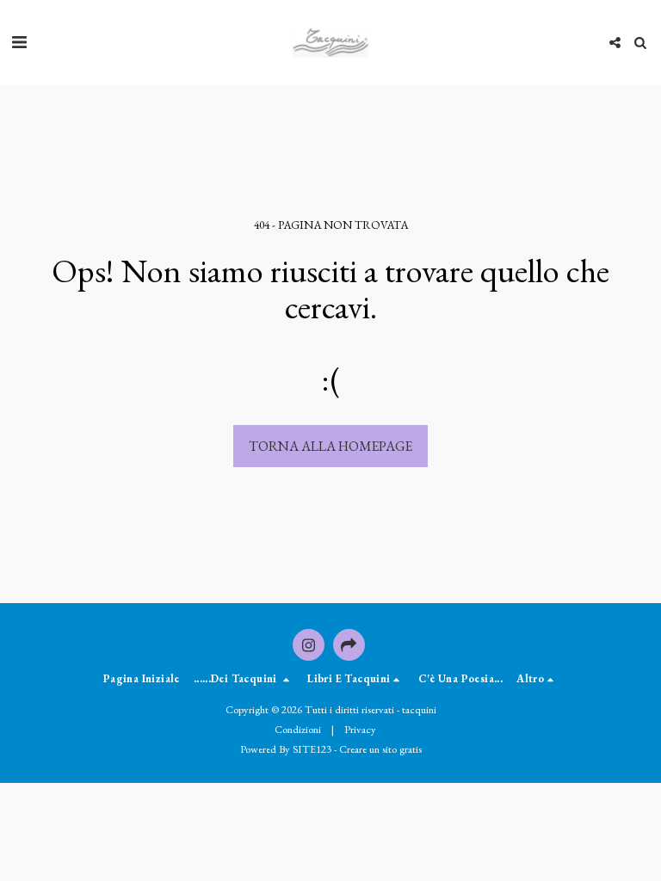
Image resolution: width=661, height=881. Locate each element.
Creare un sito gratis (380, 749)
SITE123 (312, 749)
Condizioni (298, 729)
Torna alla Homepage (330, 446)
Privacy (360, 729)
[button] (19, 42)
